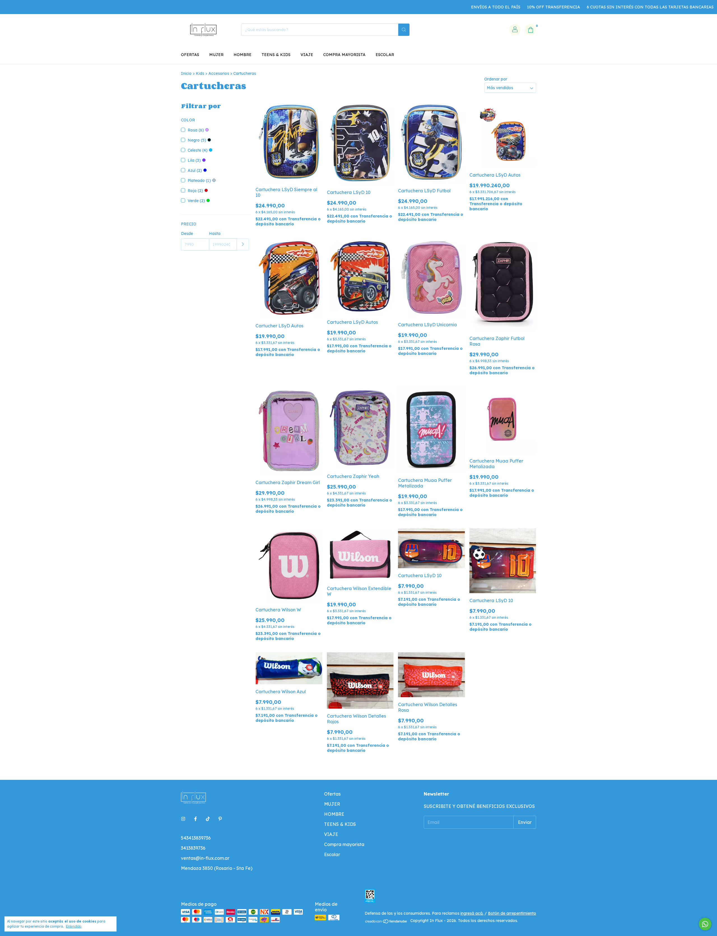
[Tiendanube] (386, 922)
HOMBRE (243, 54)
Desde (187, 233)
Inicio (186, 73)
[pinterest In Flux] (220, 819)
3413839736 (193, 848)
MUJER (216, 54)
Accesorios (218, 73)
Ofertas (190, 54)
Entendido (74, 926)
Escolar (385, 54)
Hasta (214, 233)
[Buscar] (403, 30)
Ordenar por (495, 79)
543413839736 (196, 838)
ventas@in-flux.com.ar (205, 858)
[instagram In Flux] (183, 819)
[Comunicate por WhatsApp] (705, 924)
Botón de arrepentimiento (512, 913)
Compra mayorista (344, 54)
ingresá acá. (471, 913)
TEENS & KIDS (276, 54)
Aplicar (243, 245)
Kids (200, 73)
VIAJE (307, 54)
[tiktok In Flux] (208, 819)
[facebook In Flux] (195, 819)
